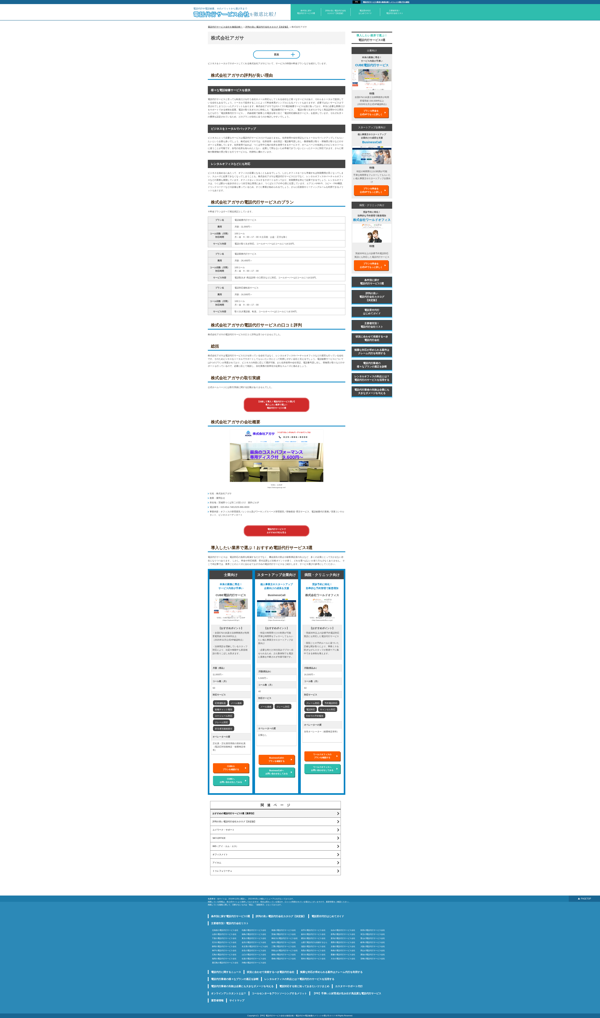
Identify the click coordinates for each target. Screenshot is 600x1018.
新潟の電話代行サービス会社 (343, 938)
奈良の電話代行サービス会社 (254, 950)
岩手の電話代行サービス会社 (313, 930)
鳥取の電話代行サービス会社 (313, 950)
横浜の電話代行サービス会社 (313, 938)
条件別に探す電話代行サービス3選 (306, 12)
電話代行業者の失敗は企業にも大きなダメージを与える (371, 391)
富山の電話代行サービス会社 (372, 938)
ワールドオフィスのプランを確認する (322, 756)
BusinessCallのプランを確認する (276, 759)
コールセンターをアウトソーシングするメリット (279, 993)
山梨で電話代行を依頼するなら (314, 942)
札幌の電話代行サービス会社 (254, 930)
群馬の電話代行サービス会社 (343, 934)
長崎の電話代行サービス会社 (283, 959)
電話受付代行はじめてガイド (365, 12)
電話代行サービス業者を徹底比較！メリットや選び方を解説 (386, 2)
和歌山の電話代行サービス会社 (284, 950)
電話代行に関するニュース (226, 972)
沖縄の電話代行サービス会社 (254, 963)
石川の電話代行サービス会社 (224, 942)
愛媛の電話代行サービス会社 (343, 954)
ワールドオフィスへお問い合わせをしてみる (322, 768)
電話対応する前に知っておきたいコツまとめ (304, 986)
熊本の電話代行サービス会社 (313, 959)
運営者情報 (217, 1000)
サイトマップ (236, 1000)
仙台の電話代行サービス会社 (343, 930)
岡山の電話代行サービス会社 (372, 950)
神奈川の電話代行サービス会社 (284, 938)
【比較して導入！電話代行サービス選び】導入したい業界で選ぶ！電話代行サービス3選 (276, 404)
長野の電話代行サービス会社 (343, 942)
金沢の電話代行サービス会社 (254, 942)
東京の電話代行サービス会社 (254, 938)
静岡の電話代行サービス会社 (224, 946)
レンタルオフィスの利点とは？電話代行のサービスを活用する (371, 378)
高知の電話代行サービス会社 (372, 954)
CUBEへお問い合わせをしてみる (231, 780)
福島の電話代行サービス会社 (254, 934)
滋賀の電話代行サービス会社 (313, 946)
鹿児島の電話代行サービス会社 (225, 963)
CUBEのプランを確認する (231, 768)
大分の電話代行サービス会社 (343, 959)
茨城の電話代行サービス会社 (283, 934)
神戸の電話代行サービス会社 (224, 950)
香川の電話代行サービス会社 (313, 954)
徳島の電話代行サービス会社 (283, 954)
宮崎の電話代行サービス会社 (372, 959)
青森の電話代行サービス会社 (283, 930)
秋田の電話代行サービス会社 (372, 930)
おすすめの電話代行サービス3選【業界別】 (233, 813)
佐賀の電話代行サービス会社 (254, 959)
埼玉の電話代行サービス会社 (372, 934)
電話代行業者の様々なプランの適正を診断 (372, 365)
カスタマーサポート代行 (349, 986)
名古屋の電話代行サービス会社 (255, 946)
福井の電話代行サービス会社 (283, 942)
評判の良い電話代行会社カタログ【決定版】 (335, 12)
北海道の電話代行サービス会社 (225, 930)
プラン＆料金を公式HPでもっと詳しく (371, 112)
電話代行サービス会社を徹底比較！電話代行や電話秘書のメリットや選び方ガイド (300, 1016)
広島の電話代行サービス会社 (224, 954)
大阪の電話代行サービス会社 (372, 946)
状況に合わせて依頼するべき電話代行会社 (372, 338)
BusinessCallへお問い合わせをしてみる (276, 772)
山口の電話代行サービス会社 (254, 954)
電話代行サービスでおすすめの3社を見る (276, 530)
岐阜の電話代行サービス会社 (372, 942)
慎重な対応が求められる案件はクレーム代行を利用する (371, 351)
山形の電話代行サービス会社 (224, 934)
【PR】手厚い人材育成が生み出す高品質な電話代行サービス (347, 993)
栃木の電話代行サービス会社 (313, 934)
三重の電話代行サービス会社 (283, 946)
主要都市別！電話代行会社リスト (394, 12)
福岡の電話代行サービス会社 (224, 959)
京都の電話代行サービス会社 (343, 946)
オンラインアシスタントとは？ (228, 993)
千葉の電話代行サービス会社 (224, 938)
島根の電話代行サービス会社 (343, 950)
